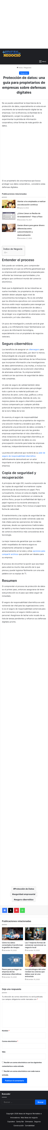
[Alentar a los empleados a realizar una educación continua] (9, 204)
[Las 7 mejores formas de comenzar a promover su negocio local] (35, 933)
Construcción (19, 1126)
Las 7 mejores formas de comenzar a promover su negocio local (35, 945)
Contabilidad (29, 1126)
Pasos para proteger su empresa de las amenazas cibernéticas (12, 971)
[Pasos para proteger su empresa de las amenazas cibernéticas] (12, 960)
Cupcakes (11, 1122)
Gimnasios (29, 1122)
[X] (10, 910)
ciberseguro (34, 349)
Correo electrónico (10, 1041)
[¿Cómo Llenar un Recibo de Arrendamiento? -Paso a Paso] (9, 216)
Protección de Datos (24, 889)
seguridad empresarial (24, 894)
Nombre (5, 1031)
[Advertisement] (24, 24)
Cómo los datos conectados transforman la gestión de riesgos (12, 945)
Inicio (20, 68)
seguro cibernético (24, 899)
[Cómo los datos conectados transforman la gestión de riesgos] (12, 933)
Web (3, 1052)
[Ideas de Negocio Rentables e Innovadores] (12, 53)
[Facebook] (4, 910)
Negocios (27, 68)
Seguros (37, 1122)
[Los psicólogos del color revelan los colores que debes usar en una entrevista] (35, 960)
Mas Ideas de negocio (29, 1118)
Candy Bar (20, 1122)
